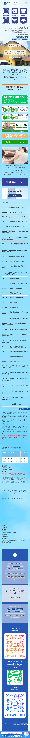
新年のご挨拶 (13, 302)
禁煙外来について (15, 361)
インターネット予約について (17, 217)
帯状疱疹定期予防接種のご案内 (18, 283)
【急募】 (10, 221)
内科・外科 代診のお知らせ (16, 256)
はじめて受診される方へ (16, 404)
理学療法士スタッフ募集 (20, 221)
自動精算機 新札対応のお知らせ (19, 318)
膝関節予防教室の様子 (16, 288)
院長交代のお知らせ (15, 293)
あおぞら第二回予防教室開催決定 (19, 329)
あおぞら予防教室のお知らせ (17, 212)
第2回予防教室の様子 (16, 307)
